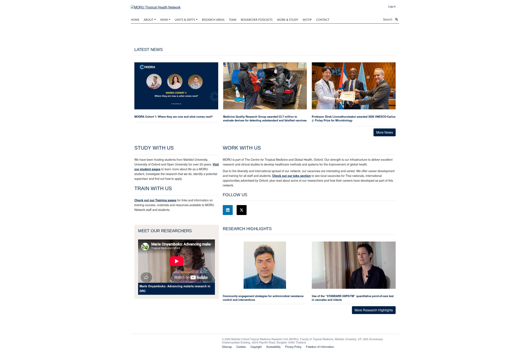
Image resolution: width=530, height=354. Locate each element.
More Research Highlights (374, 310)
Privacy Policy (293, 347)
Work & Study (287, 19)
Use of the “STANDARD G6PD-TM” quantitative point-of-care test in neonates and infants (353, 298)
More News (384, 132)
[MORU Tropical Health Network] (156, 5)
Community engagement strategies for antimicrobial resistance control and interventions (263, 298)
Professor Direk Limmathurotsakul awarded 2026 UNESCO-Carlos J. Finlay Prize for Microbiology (353, 118)
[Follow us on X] (242, 210)
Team (232, 19)
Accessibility (273, 347)
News (164, 19)
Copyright (256, 347)
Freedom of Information (320, 347)
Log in (392, 6)
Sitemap (227, 347)
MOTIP (307, 19)
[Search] (396, 19)
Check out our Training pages (155, 200)
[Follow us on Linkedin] (228, 210)
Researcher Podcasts (256, 19)
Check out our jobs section (291, 176)
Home (135, 19)
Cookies (241, 347)
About (148, 19)
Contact (322, 19)
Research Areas (213, 19)
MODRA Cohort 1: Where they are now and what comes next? (173, 116)
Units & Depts (185, 19)
